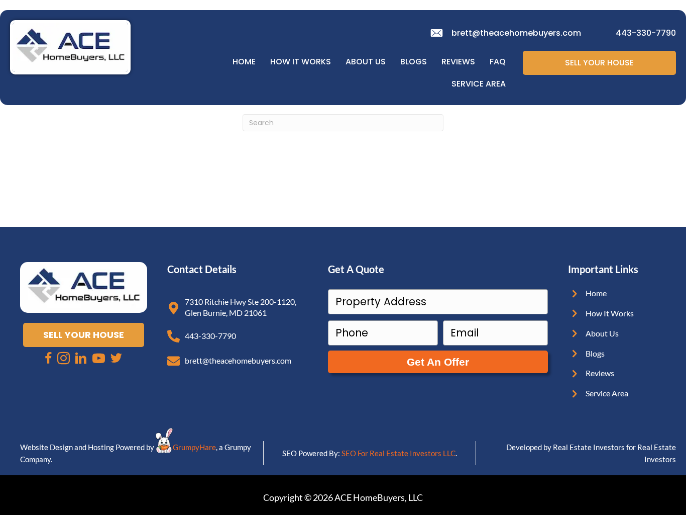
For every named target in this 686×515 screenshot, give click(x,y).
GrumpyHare (194, 447)
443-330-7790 (646, 33)
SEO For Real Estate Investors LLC (398, 453)
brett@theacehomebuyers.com (516, 33)
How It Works (300, 61)
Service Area (478, 84)
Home (244, 61)
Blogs (413, 61)
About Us (366, 61)
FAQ (498, 61)
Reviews (458, 61)
